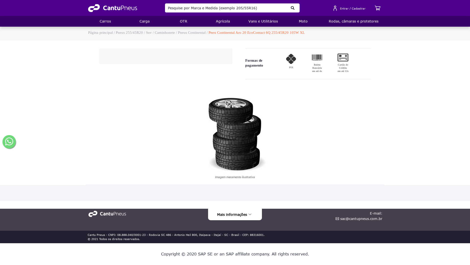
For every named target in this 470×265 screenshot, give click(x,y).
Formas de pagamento (254, 62)
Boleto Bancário (317, 67)
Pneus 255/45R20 (129, 33)
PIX (291, 67)
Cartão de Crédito (343, 67)
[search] (292, 8)
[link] (112, 8)
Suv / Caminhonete (160, 33)
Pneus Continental (192, 33)
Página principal (100, 33)
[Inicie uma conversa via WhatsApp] (9, 142)
